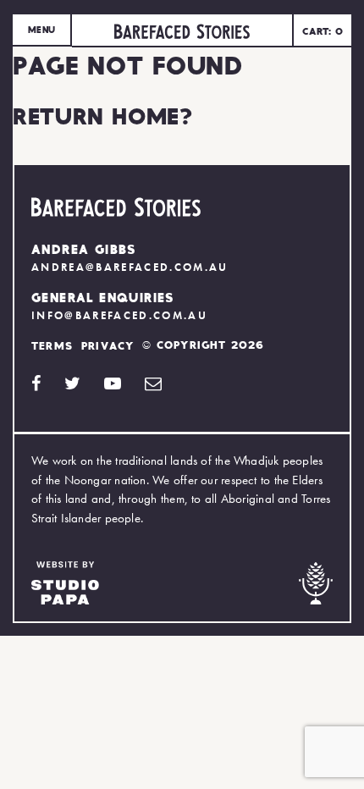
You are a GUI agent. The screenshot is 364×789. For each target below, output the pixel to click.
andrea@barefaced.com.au (130, 267)
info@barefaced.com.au (119, 315)
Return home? (103, 115)
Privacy (107, 345)
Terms (52, 345)
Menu (41, 29)
